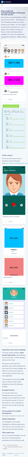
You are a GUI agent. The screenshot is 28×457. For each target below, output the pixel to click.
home (23, 163)
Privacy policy (10, 453)
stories (12, 163)
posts (7, 163)
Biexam (4, 455)
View (10, 99)
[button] (27, 1)
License (4, 453)
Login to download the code (11, 106)
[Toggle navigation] (2, 5)
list (27, 163)
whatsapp (18, 163)
